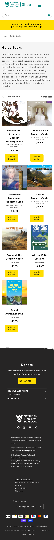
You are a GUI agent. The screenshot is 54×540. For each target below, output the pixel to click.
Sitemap (19, 491)
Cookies (18, 485)
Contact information (29, 530)
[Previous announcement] (5, 25)
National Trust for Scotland (23, 526)
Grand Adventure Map (14, 311)
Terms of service (28, 534)
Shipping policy (13, 530)
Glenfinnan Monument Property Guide (14, 198)
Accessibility (21, 488)
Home (4, 36)
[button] (48, 5)
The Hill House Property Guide (39, 132)
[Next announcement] (49, 25)
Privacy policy (45, 530)
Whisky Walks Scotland (39, 256)
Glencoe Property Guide (39, 196)
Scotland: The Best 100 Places (14, 256)
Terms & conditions (24, 479)
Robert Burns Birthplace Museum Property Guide (14, 136)
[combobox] (27, 15)
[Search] (49, 15)
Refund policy (41, 526)
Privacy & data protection (27, 482)
